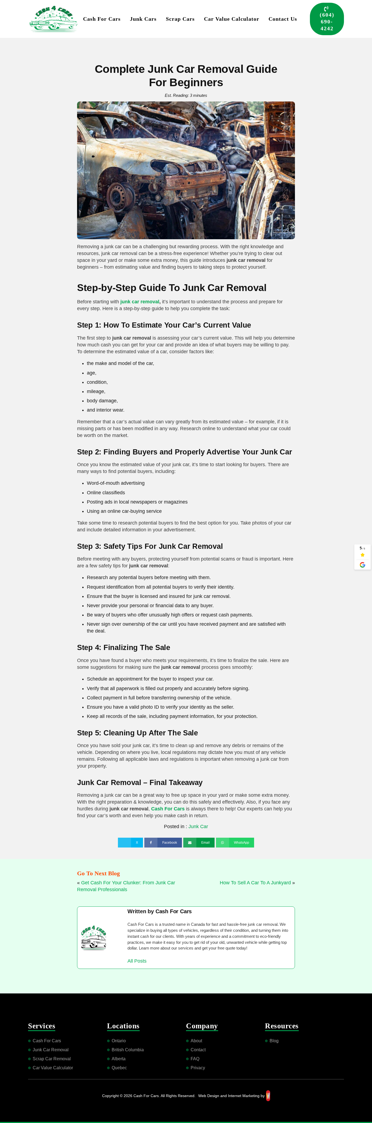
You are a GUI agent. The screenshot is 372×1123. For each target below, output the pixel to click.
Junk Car (198, 826)
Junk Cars (143, 19)
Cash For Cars (102, 19)
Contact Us (283, 19)
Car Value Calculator (231, 19)
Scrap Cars (180, 19)
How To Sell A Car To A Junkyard (255, 882)
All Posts (137, 961)
